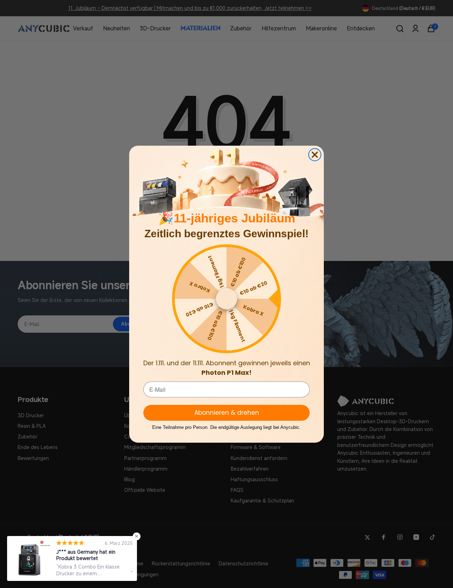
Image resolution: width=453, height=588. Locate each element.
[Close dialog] (315, 155)
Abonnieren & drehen (226, 412)
